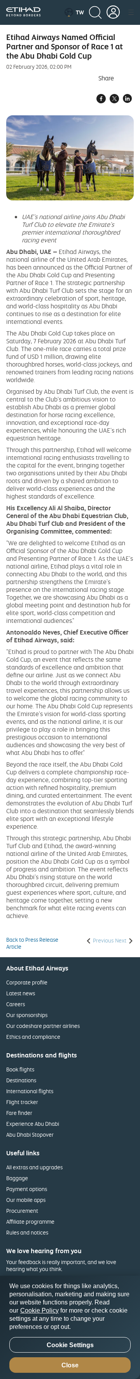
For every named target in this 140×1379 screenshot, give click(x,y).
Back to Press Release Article (32, 943)
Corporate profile (26, 982)
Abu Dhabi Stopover (30, 1134)
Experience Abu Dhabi (32, 1123)
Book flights (20, 1069)
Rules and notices (27, 1232)
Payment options (26, 1189)
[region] (70, 1327)
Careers (15, 1004)
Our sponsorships (26, 1015)
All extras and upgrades (34, 1167)
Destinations (21, 1080)
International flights (29, 1091)
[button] (74, 12)
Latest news (20, 993)
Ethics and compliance (33, 1036)
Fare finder (19, 1112)
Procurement (22, 1210)
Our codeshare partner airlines (43, 1025)
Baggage (17, 1178)
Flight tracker (22, 1102)
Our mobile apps (26, 1199)
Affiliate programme (30, 1221)
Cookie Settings (70, 1345)
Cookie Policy (39, 1310)
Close (70, 1365)
